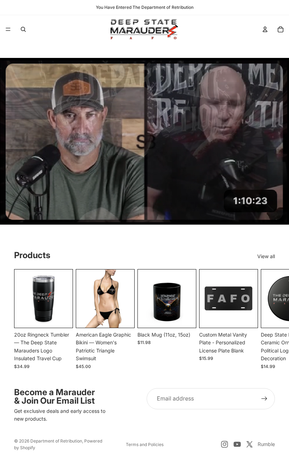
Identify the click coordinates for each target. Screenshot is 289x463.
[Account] (265, 29)
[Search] (23, 29)
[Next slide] (267, 319)
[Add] (61, 316)
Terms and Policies (145, 444)
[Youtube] (237, 444)
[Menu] (8, 29)
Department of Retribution (56, 441)
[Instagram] (224, 444)
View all (266, 256)
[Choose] (123, 316)
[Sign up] (264, 398)
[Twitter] (249, 444)
